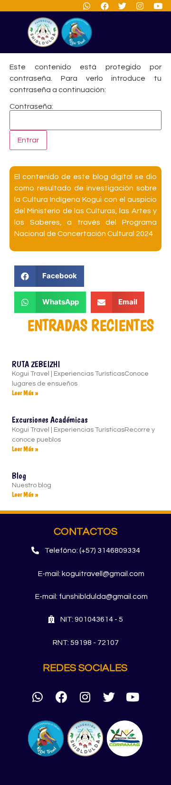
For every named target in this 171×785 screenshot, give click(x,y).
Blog (19, 476)
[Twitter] (109, 697)
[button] (152, 32)
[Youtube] (132, 697)
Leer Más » (25, 393)
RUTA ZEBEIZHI (36, 364)
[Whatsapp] (37, 697)
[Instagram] (85, 697)
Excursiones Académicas (50, 420)
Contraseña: (31, 106)
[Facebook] (61, 697)
